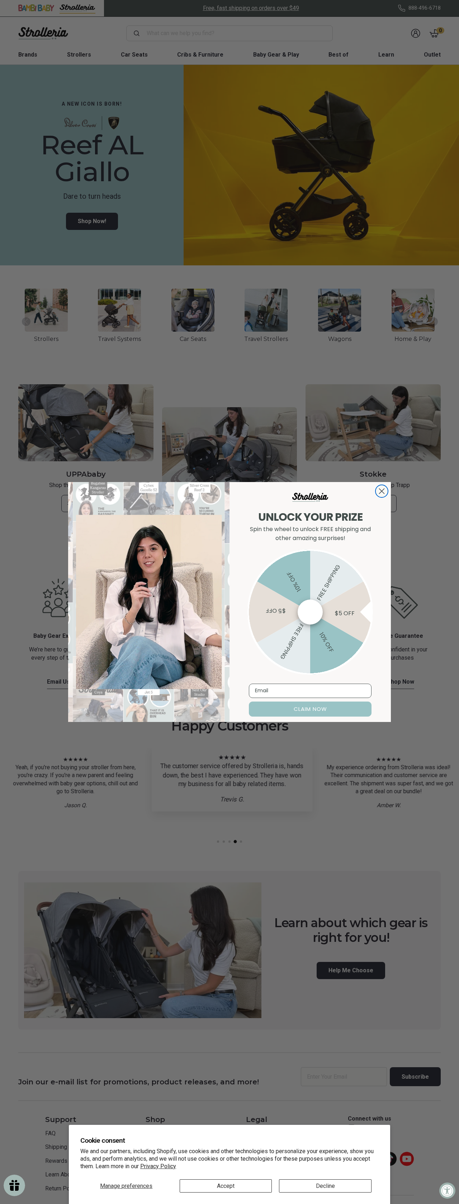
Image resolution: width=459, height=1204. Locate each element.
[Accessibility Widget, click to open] (447, 1191)
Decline (325, 1186)
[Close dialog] (381, 491)
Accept (226, 1186)
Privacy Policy (158, 1166)
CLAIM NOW (310, 709)
